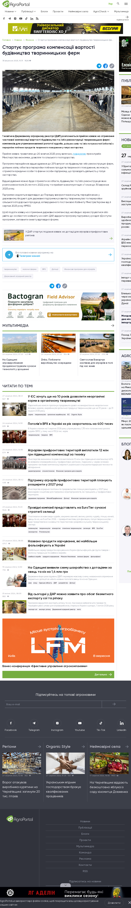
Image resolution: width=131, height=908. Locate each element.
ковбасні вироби (34, 556)
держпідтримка (34, 471)
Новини (18, 40)
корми (30, 414)
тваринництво (10, 269)
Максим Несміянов (68, 556)
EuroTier (100, 528)
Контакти (85, 864)
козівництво (33, 528)
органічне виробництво (57, 414)
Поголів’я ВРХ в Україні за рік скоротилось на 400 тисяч (70, 424)
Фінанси (30, 40)
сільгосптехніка (48, 471)
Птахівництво (44, 532)
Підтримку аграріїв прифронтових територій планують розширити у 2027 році (70, 482)
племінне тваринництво (71, 528)
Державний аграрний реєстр (17, 276)
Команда (85, 852)
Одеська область (45, 583)
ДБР (55, 583)
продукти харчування (51, 556)
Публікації (85, 827)
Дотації (55, 269)
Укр (110, 3)
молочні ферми (29, 269)
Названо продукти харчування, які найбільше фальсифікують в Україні (62, 543)
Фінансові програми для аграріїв (79, 269)
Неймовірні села (78, 11)
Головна (6, 40)
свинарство (32, 532)
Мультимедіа (85, 846)
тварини (44, 435)
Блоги (44, 11)
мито (79, 609)
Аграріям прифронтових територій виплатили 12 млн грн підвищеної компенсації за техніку (68, 452)
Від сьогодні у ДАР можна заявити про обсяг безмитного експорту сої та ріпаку (70, 596)
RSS (85, 871)
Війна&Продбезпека (54, 498)
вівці (35, 583)
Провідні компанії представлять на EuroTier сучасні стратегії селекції (67, 510)
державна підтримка (36, 498)
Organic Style (76, 414)
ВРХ (44, 269)
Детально (101, 674)
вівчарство (56, 528)
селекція (86, 528)
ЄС (68, 414)
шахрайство (63, 583)
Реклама (85, 858)
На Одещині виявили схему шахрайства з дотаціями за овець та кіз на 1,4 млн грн (70, 570)
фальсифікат (95, 556)
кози (30, 583)
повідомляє (79, 153)
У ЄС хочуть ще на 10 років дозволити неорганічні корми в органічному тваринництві (66, 398)
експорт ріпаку (45, 609)
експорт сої (32, 609)
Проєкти (58, 11)
